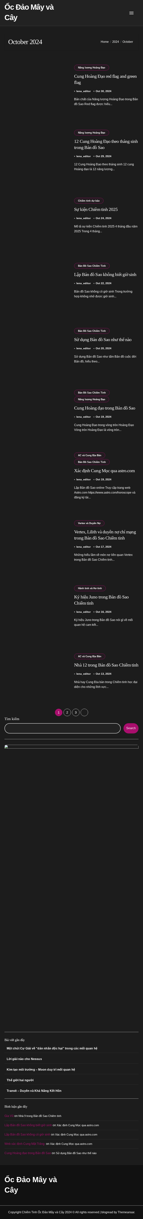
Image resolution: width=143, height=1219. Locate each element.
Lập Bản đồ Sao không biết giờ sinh (105, 274)
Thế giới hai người (20, 1080)
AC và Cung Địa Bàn (89, 455)
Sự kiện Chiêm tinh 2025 (96, 209)
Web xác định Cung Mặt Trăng (24, 1143)
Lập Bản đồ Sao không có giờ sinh (27, 1134)
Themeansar (126, 1212)
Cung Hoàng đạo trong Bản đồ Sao (104, 407)
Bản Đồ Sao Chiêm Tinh (92, 265)
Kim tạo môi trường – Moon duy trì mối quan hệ (41, 1069)
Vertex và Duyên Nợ (89, 523)
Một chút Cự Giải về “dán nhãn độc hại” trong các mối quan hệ (52, 1048)
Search (131, 728)
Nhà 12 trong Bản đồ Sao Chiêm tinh (106, 664)
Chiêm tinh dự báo (89, 200)
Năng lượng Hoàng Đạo (91, 67)
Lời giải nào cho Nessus (24, 1059)
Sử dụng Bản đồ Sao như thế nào (102, 339)
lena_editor (83, 91)
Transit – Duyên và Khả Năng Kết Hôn (34, 1090)
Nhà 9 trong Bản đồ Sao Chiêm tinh (39, 1115)
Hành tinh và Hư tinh (90, 588)
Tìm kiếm (11, 719)
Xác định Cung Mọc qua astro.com (104, 470)
